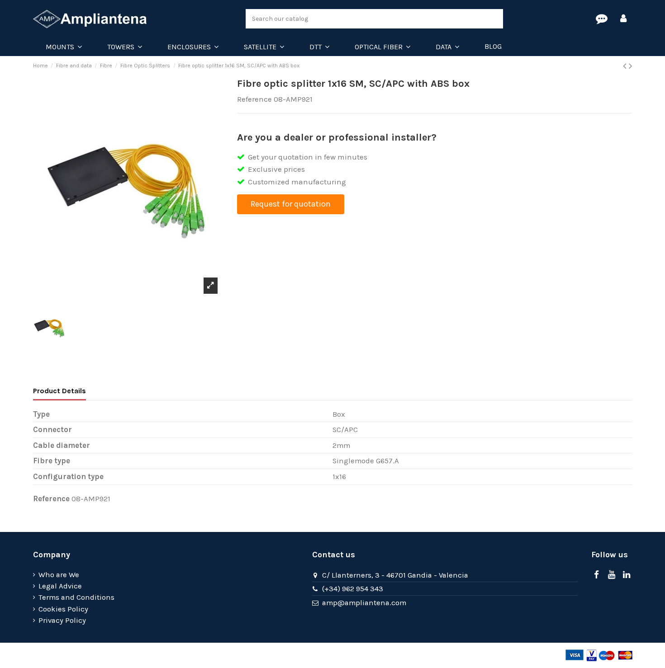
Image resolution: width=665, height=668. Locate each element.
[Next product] (630, 66)
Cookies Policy (63, 609)
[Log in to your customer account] (623, 19)
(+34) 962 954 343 (352, 588)
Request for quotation (291, 204)
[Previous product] (626, 66)
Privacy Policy (62, 620)
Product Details (59, 390)
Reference (254, 99)
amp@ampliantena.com (364, 602)
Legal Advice (60, 586)
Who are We (58, 574)
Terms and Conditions (76, 597)
